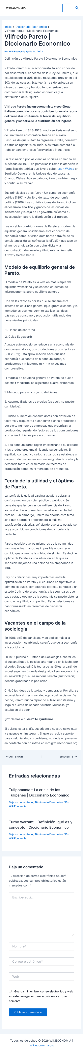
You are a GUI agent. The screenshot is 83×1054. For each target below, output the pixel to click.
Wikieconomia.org (42, 1045)
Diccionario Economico (49, 802)
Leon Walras (65, 169)
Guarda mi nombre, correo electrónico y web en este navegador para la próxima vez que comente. (41, 996)
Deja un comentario (21, 802)
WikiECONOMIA (16, 7)
